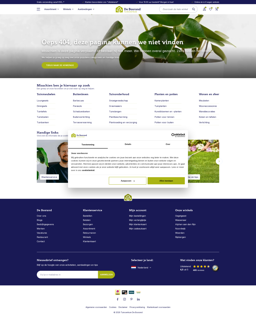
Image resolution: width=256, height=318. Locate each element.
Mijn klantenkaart (138, 224)
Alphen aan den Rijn (185, 224)
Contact (41, 241)
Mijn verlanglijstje (137, 220)
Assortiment (89, 228)
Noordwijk (180, 228)
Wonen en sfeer (209, 94)
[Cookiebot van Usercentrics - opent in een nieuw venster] (173, 135)
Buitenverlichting (81, 117)
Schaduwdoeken (81, 111)
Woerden (179, 233)
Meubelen (204, 100)
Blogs (39, 220)
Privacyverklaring (137, 307)
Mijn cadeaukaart (137, 228)
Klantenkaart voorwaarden (158, 307)
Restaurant (42, 237)
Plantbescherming (118, 117)
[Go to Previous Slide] (37, 161)
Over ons (41, 215)
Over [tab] (168, 144)
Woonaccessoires (208, 106)
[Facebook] (117, 299)
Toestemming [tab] (88, 144)
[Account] (204, 9)
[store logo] (128, 9)
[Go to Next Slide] (219, 161)
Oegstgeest (180, 215)
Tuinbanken (43, 122)
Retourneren (89, 233)
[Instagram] (124, 299)
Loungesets (42, 100)
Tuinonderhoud (119, 94)
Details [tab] (128, 144)
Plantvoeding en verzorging (123, 122)
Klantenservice (49, 177)
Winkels (87, 237)
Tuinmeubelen (46, 94)
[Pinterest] (131, 299)
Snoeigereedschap (118, 100)
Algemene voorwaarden (96, 307)
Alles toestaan (166, 181)
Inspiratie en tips (189, 177)
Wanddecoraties (207, 111)
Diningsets (42, 106)
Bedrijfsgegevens (45, 224)
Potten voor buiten (164, 122)
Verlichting (204, 122)
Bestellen (87, 215)
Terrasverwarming (82, 122)
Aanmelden (106, 274)
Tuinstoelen (43, 117)
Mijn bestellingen (137, 215)
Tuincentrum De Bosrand (132, 312)
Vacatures (42, 233)
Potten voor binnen (164, 117)
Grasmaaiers (115, 106)
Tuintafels (42, 111)
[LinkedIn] (138, 299)
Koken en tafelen (207, 117)
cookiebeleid (88, 170)
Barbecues (78, 100)
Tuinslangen (115, 111)
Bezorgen (88, 224)
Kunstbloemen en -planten (168, 111)
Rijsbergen (180, 237)
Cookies (112, 307)
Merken (41, 228)
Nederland (143, 267)
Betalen (87, 220)
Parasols (77, 106)
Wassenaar (180, 220)
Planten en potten (166, 94)
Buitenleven (80, 94)
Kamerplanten (162, 100)
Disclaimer (123, 307)
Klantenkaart (89, 241)
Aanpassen (126, 181)
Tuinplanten (161, 106)
